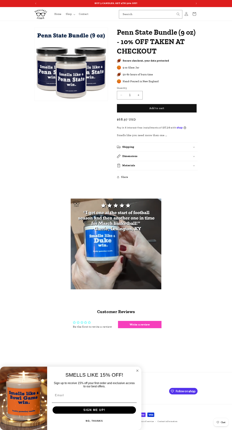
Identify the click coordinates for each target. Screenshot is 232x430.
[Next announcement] (196, 3)
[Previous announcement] (36, 3)
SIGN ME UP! (94, 409)
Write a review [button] (140, 324)
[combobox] (150, 14)
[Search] (178, 14)
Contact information (167, 421)
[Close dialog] (137, 370)
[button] (70, 14)
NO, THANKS (94, 421)
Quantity (122, 88)
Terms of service (146, 421)
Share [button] (124, 177)
